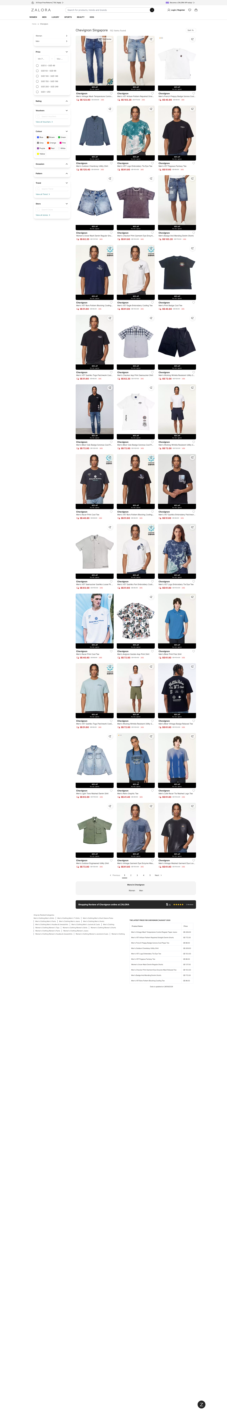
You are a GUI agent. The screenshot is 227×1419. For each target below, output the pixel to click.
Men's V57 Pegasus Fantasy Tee (143, 959)
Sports (68, 17)
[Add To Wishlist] (111, 93)
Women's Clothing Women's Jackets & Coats (92, 934)
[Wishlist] (189, 10)
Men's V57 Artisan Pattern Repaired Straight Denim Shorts (152, 937)
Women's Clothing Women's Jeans (75, 931)
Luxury (55, 17)
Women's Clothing (118, 934)
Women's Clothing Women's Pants (47, 931)
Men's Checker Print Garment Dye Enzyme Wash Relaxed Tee (153, 970)
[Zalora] (41, 10)
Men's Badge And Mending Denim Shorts (146, 975)
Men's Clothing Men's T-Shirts (68, 918)
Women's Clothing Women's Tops (47, 928)
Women (33, 17)
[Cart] (196, 10)
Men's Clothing (108, 924)
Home (34, 24)
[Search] (152, 10)
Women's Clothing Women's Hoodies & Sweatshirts (53, 934)
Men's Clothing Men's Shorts (93, 921)
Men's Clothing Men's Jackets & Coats (85, 924)
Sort (189, 30)
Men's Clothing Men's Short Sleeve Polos (98, 918)
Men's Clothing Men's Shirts (44, 918)
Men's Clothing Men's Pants (45, 921)
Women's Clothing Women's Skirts (75, 928)
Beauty (80, 17)
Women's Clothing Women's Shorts (103, 928)
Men (44, 17)
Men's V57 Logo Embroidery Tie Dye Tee (146, 954)
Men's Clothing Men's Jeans (69, 921)
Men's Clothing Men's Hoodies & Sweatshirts (51, 924)
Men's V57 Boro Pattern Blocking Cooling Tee (148, 981)
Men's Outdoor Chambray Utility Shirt (145, 948)
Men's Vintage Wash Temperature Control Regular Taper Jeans (154, 932)
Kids (92, 17)
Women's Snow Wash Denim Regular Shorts (147, 964)
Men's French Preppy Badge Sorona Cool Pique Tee (150, 943)
